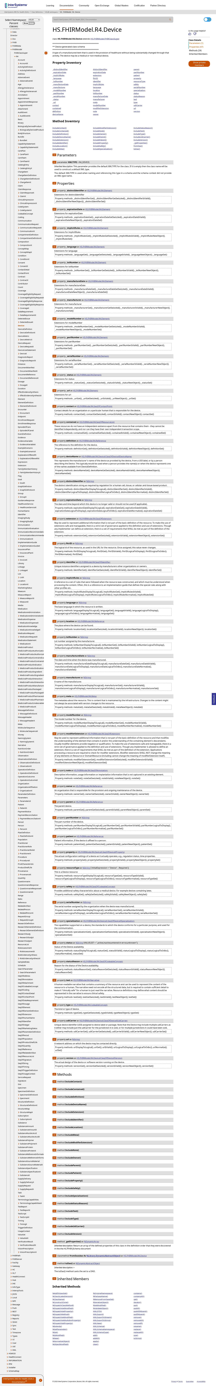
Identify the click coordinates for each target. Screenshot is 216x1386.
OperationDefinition (26, 769)
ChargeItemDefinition (27, 175)
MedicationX (25, 643)
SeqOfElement (24, 1007)
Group (20, 493)
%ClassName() (58, 1299)
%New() (55, 1338)
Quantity (21, 878)
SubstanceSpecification (28, 1168)
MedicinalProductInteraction (30, 678)
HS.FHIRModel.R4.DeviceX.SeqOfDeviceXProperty (101, 852)
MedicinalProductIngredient (30, 671)
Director (13, 35)
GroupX (23, 497)
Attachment (23, 109)
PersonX (23, 829)
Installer (12, 1367)
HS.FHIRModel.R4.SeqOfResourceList (96, 422)
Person (21, 825)
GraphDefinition (25, 486)
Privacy (173, 1381)
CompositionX (26, 245)
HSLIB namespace (51, 12)
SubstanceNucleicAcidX (30, 1136)
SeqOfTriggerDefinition (28, 1070)
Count (20, 287)
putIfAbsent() (139, 1314)
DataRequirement (25, 311)
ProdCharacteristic (26, 864)
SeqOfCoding (23, 990)
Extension (22, 465)
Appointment (23, 98)
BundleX (23, 140)
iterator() (137, 1302)
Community (84, 5)
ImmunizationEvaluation (28, 528)
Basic (20, 119)
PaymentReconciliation (28, 815)
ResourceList (23, 944)
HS (61, 12)
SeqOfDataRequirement (28, 1000)
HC (13, 1269)
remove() (138, 1317)
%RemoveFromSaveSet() (103, 1299)
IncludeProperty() (100, 143)
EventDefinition (24, 434)
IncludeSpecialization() (102, 149)
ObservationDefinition (27, 759)
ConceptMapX (26, 252)
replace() (137, 1329)
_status (55, 99)
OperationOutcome (26, 776)
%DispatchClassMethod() (63, 1305)
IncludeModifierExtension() (104, 128)
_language (56, 78)
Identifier (22, 514)
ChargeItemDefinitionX (30, 178)
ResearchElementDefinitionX (32, 930)
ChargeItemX (25, 182)
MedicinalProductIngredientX (32, 675)
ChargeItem (23, 171)
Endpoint (22, 416)
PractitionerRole (25, 846)
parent (136, 69)
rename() (138, 1326)
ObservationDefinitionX (30, 762)
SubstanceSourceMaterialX (31, 1164)
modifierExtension (101, 108)
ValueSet (21, 1234)
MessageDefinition (26, 710)
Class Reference (37, 12)
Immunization (24, 525)
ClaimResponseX (27, 192)
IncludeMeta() (58, 149)
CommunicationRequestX (31, 227)
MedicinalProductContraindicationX (35, 661)
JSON (14, 1294)
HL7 (14, 1273)
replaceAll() (138, 1332)
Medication (23, 608)
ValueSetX (24, 1238)
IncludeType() (139, 134)
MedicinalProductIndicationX (32, 668)
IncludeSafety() (99, 146)
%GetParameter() (59, 1329)
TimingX (23, 1224)
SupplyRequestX (27, 1189)
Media (20, 605)
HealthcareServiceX (28, 507)
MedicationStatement (27, 640)
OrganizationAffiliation (28, 787)
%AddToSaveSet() (59, 1293)
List (19, 574)
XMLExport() (98, 1314)
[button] (199, 64)
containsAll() (139, 1296)
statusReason (139, 96)
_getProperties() (140, 143)
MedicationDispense (26, 619)
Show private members (199, 64)
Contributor (23, 283)
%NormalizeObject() (61, 1341)
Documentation (66, 5)
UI (13, 1339)
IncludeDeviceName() (61, 137)
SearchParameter (25, 969)
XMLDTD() (97, 1311)
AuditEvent (22, 112)
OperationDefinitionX (29, 773)
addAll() (96, 1338)
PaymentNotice (24, 811)
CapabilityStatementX (29, 147)
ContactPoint (23, 273)
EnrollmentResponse (27, 423)
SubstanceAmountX (28, 1129)
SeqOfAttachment (25, 983)
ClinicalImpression (26, 199)
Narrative (22, 745)
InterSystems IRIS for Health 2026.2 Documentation (19, 1380)
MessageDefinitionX (28, 713)
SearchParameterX (28, 972)
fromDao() (138, 146)
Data (14, 32)
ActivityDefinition (25, 67)
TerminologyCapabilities (28, 1199)
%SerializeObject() (100, 1302)
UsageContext (24, 1231)
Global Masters (121, 5)
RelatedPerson (24, 909)
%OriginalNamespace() (103, 1293)
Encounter (22, 409)
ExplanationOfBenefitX (29, 458)
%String (90, 481)
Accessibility (201, 1381)
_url (54, 102)
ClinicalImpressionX (28, 203)
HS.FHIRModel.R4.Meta (85, 696)
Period (21, 822)
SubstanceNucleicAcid (27, 1133)
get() (136, 1299)
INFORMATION (15, 1360)
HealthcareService (25, 504)
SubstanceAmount (26, 1126)
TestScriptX (24, 1217)
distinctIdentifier (100, 69)
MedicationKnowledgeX (30, 629)
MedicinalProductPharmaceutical (32, 696)
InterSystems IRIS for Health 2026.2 (16, 12)
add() (95, 1335)
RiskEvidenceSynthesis (27, 955)
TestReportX (25, 1210)
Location (21, 580)
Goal (20, 479)
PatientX (23, 808)
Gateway (16, 1266)
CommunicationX (27, 231)
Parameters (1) (196, 43)
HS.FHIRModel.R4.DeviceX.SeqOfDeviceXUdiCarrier (103, 1020)
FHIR (14, 42)
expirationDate (99, 72)
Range (20, 895)
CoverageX (24, 308)
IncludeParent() (99, 137)
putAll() (137, 1308)
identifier (97, 81)
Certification (139, 5)
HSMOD (12, 1353)
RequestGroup (24, 916)
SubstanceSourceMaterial (29, 1161)
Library (21, 563)
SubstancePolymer (26, 1140)
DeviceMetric (23, 336)
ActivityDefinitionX (28, 70)
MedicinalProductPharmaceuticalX (34, 699)
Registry (15, 1315)
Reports (15, 1318)
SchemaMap (14, 1371)
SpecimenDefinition (26, 1091)
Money (21, 734)
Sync (14, 1325)
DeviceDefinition (25, 329)
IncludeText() (139, 131)
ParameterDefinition (26, 794)
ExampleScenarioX (28, 451)
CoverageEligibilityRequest (29, 294)
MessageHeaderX (27, 720)
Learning (50, 5)
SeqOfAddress (24, 976)
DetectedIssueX (26, 322)
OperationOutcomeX (29, 780)
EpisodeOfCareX (27, 430)
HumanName (23, 511)
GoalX (22, 483)
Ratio (20, 899)
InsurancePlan (24, 549)
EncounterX (25, 413)
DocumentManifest (26, 367)
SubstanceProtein (25, 1147)
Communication (25, 220)
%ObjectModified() (60, 1344)
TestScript (22, 1213)
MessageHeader (25, 717)
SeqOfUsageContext (26, 1073)
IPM (10, 1364)
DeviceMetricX (26, 339)
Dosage (21, 381)
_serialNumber (58, 96)
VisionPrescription (26, 1248)
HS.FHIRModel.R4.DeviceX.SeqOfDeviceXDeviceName (106, 456)
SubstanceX (25, 1175)
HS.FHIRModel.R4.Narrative (86, 980)
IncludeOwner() (99, 134)
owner (95, 114)
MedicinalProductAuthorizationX (34, 654)
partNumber (139, 72)
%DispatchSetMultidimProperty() (66, 1320)
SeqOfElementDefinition (28, 1011)
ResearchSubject (25, 941)
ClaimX (23, 196)
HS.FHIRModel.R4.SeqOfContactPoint (94, 406)
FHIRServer (17, 1259)
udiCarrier (138, 105)
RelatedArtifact (24, 906)
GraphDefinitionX (27, 490)
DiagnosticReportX (28, 360)
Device (77, 12)
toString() (138, 1338)
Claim (20, 185)
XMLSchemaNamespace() (104, 1329)
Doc (14, 39)
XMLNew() (97, 1323)
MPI (14, 1301)
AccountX (24, 63)
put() (136, 1305)
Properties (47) (196, 46)
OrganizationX (26, 790)
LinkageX (24, 570)
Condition (22, 255)
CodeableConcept (25, 213)
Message (16, 1304)
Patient (21, 804)
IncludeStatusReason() (143, 128)
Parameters (23, 797)
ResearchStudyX (27, 937)
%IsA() (55, 1332)
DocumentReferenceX (29, 378)
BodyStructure (24, 133)
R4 (73, 12)
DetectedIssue (24, 318)
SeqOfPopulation (25, 1039)
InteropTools (17, 1290)
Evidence (22, 437)
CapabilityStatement (26, 143)
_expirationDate (59, 72)
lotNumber (97, 93)
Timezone (16, 1332)
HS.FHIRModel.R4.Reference (92, 440)
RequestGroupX (26, 920)
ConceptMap (23, 248)
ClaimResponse (24, 189)
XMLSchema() (99, 1326)
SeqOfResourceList (26, 1056)
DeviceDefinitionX (27, 332)
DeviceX (23, 353)
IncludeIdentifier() (60, 143)
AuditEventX (25, 116)
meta (95, 102)
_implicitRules (58, 75)
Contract (21, 276)
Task (20, 1192)
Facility (15, 1262)
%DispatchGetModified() (63, 1308)
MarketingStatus (25, 587)
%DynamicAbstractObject (88, 1263)
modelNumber (99, 105)
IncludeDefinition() (60, 134)
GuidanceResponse (26, 500)
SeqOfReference (25, 1049)
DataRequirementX (28, 315)
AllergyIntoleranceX (28, 91)
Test (14, 1329)
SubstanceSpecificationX (30, 1171)
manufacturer (99, 99)
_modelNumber (59, 90)
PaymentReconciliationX (30, 818)
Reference (22, 902)
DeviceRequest (24, 343)
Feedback (213, 698)
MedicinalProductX (28, 706)
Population (22, 839)
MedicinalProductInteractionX (33, 682)
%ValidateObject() (100, 1308)
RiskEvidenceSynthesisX (30, 958)
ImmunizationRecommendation (31, 532)
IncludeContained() (60, 131)
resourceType (139, 81)
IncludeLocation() (60, 146)
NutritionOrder (24, 748)
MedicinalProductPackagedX (32, 692)
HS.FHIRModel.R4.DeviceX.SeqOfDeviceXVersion (99, 1058)
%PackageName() (100, 1296)
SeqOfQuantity (24, 1045)
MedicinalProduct (25, 647)
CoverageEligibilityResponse (30, 301)
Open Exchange (102, 5)
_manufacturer (58, 87)
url (135, 108)
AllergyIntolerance (26, 88)
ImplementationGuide (27, 542)
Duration (22, 388)
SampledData (23, 962)
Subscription (23, 1115)
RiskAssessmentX (27, 951)
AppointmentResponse (28, 102)
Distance (21, 364)
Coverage (22, 290)
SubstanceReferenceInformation (32, 1154)
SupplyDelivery (24, 1178)
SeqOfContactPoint (26, 997)
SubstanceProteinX (28, 1150)
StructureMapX (26, 1112)
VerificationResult (25, 1241)
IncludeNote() (99, 131)
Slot (19, 1084)
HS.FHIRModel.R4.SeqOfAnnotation (90, 770)
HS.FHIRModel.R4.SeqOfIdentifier (94, 562)
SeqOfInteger (23, 1025)
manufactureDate (100, 96)
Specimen (22, 1087)
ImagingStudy (24, 518)
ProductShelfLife (25, 867)
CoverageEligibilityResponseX (32, 304)
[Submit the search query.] (170, 20)
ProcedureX (25, 860)
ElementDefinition (25, 402)
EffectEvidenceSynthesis (28, 392)
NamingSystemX (27, 741)
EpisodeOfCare (24, 427)
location (96, 90)
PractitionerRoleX (27, 850)
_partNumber (58, 93)
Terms (180, 1381)
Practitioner (23, 843)
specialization (139, 90)
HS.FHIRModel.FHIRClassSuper (104, 38)
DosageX (24, 385)
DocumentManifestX (29, 371)
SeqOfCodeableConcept (28, 986)
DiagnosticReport (25, 357)
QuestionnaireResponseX (31, 888)
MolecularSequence (26, 727)
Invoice (21, 556)
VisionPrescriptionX (28, 1252)
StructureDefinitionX (28, 1105)
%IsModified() (58, 1335)
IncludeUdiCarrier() (142, 137)
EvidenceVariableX (28, 444)
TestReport (22, 1206)
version (137, 111)
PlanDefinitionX (26, 836)
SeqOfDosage (24, 1004)
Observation (23, 755)
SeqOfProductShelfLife (27, 1042)
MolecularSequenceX (29, 731)
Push (14, 1308)
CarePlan (22, 150)
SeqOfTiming (23, 1066)
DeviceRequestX (27, 346)
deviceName (57, 114)
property (137, 78)
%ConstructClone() (60, 1302)
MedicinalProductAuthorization (31, 650)
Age (19, 84)
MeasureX (24, 601)
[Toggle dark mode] (207, 19)
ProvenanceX (25, 874)
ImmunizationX (26, 539)
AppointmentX (26, 105)
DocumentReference (26, 374)
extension (97, 75)
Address (21, 74)
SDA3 (14, 1322)
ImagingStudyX (26, 521)
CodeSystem (23, 206)
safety (136, 84)
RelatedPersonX (26, 913)
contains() (138, 1293)
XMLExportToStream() (102, 1317)
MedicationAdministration (29, 612)
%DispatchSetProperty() (62, 1323)
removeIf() (138, 1323)
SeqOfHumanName (26, 1018)
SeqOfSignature (24, 1059)
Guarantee (190, 1381)
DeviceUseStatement (27, 350)
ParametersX (25, 801)
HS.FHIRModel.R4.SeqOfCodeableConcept (95, 886)
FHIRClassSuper (21, 53)
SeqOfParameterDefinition (29, 1032)
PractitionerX (25, 853)
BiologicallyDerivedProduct (29, 126)
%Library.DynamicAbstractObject (103, 1255)
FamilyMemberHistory (27, 469)
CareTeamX (25, 161)
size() (136, 1335)
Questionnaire (24, 881)
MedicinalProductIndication (30, 664)
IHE (13, 1283)
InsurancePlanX (26, 553)
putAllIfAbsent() (140, 1311)
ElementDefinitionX (28, 406)
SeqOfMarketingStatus (27, 1028)
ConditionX (24, 259)
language (97, 87)
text (135, 99)
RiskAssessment (25, 948)
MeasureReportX (27, 598)
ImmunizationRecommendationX (34, 535)
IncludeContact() (59, 128)
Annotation (23, 95)
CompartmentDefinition (28, 234)
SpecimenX (24, 1098)
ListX (22, 577)
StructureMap (24, 1108)
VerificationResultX (28, 1245)
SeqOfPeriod (23, 1035)
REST (14, 1311)
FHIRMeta (16, 46)
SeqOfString (23, 1063)
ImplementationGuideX (30, 546)
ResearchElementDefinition (29, 927)
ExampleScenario (25, 448)
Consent (21, 262)
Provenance (23, 871)
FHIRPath (16, 1255)
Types (14, 1336)
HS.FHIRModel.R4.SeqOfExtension (95, 518)
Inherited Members (198, 54)
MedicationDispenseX (29, 622)
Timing (21, 1220)
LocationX (24, 584)
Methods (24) (195, 50)
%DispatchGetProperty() (62, 1311)
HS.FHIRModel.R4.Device (135, 1255)
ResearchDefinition (26, 923)
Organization (23, 783)
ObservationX (26, 766)
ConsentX (24, 266)
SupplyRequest (24, 1185)
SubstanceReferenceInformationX (34, 1157)
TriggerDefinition (25, 1227)
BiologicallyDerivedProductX (32, 129)
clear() (95, 1344)
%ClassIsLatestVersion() (62, 1296)
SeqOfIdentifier (24, 1021)
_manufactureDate (60, 84)
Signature (22, 1080)
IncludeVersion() (141, 140)
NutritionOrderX (27, 752)
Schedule (22, 965)
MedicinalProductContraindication (32, 657)
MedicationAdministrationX (32, 615)
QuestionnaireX (26, 892)
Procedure (22, 857)
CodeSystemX (26, 210)
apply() (96, 1341)
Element (21, 399)
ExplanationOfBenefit (27, 455)
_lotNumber (57, 81)
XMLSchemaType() (101, 1332)
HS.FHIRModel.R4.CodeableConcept (90, 1005)
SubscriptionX (26, 1119)
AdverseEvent (24, 77)
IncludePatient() (100, 140)
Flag (20, 476)
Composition (23, 241)
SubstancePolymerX (28, 1143)
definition (56, 111)
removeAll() (139, 1320)
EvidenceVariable (25, 441)
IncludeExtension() (60, 140)
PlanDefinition (24, 832)
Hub (14, 1280)
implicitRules (98, 84)
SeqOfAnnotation (25, 979)
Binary (21, 122)
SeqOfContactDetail (26, 993)
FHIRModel (67, 12)
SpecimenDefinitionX (29, 1094)
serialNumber (139, 87)
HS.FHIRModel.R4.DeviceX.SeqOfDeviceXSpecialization (108, 921)
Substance (22, 1122)
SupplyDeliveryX (27, 1182)
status (136, 93)
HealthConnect (18, 1276)
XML (14, 1350)
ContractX (24, 280)
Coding (21, 217)
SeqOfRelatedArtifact (27, 1052)
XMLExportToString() (102, 1320)
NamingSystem (24, 738)
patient (137, 75)
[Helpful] (189, 34)
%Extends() (57, 1326)
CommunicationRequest (28, 224)
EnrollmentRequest (26, 420)
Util (13, 1346)
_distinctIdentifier (60, 69)
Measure (21, 591)
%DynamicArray (91, 1241)
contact (55, 105)
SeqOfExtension (25, 1014)
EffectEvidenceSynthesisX (31, 395)
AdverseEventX (26, 81)
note (95, 111)
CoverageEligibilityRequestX (32, 297)
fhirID (95, 78)
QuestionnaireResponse (28, 885)
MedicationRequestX (29, 636)
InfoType (16, 1287)
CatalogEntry (23, 164)
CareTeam (22, 157)
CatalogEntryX (26, 168)
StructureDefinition (26, 1101)
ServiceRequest (24, 1077)
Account (21, 60)
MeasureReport (24, 594)
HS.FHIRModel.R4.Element (99, 190)
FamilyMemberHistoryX (30, 472)
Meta (20, 724)
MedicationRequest (26, 633)
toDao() (137, 149)
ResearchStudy (24, 934)
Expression (22, 462)
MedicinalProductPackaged (29, 689)
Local (14, 1297)
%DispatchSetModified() (62, 1317)
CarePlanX (24, 154)
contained (56, 108)
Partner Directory (158, 5)
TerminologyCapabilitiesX (31, 1203)
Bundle (21, 136)
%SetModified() (99, 1305)
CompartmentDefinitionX (31, 238)
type (135, 102)
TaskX (22, 1196)
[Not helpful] (195, 34)
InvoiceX (23, 560)
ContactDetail (23, 269)
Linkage (21, 567)
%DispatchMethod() (61, 1314)
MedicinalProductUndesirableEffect (33, 703)
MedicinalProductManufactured (31, 685)
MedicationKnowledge (27, 626)
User (14, 1343)
